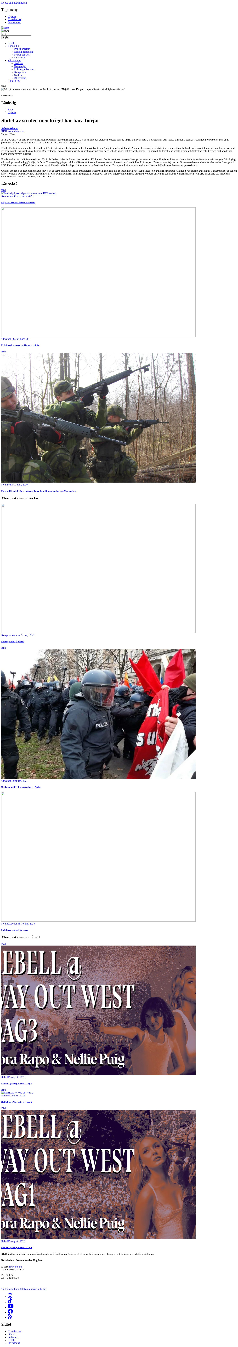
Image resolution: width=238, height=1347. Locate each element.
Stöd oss (18, 63)
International (14, 22)
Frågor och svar (22, 54)
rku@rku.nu (15, 1266)
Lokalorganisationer (24, 69)
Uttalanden (19, 57)
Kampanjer (20, 66)
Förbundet (13, 1337)
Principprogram (22, 48)
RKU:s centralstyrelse (12, 131)
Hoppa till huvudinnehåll (14, 2)
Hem (10, 109)
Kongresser (20, 72)
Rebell (11, 43)
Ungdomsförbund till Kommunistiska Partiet (23, 1289)
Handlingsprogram (23, 51)
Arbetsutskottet (9, 128)
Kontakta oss (14, 19)
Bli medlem (20, 78)
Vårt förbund (14, 60)
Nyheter (12, 16)
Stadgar (18, 75)
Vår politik (13, 46)
